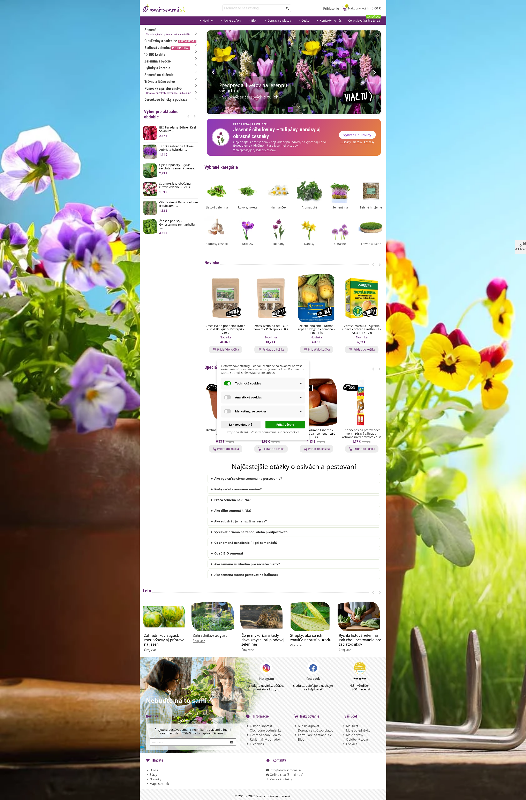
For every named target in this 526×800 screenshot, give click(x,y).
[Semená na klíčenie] (340, 190)
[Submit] (232, 742)
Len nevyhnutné (240, 424)
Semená (167, 32)
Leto (147, 590)
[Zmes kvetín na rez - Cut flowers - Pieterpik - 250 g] (271, 298)
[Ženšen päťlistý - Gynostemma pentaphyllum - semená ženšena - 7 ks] (150, 226)
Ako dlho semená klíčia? (232, 510)
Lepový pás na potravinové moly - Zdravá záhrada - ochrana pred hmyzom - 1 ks (361, 433)
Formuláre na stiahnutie (315, 735)
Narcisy (357, 142)
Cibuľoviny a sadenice (170, 41)
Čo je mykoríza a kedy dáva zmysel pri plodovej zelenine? (262, 640)
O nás (154, 770)
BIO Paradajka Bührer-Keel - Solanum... (178, 129)
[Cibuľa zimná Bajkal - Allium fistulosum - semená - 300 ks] (150, 208)
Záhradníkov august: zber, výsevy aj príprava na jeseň (164, 640)
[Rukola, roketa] (247, 190)
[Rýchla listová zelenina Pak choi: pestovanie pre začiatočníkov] (359, 616)
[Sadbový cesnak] (216, 227)
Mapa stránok (159, 783)
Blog (254, 20)
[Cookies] (344, 744)
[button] (188, 116)
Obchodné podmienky (265, 730)
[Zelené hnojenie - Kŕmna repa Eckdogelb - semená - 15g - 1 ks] (316, 298)
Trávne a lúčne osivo (159, 81)
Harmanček (278, 207)
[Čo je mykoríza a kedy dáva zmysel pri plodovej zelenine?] (261, 616)
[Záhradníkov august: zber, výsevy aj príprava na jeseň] (164, 616)
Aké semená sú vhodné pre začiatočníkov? (247, 564)
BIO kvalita (157, 54)
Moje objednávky (358, 730)
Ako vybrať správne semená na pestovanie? (248, 478)
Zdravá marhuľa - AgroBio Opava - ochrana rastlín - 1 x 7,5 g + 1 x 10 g (361, 329)
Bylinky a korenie (157, 68)
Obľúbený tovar (357, 739)
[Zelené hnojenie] (371, 190)
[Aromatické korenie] (309, 190)
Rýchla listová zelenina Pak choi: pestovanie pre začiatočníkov (360, 640)
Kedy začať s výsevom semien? (238, 489)
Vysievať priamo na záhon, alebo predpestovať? (251, 532)
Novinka (211, 262)
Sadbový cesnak (217, 244)
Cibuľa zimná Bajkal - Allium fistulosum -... (178, 204)
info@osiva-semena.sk (285, 770)
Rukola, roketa (247, 207)
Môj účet (352, 726)
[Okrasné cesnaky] (340, 227)
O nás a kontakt (261, 726)
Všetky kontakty (281, 779)
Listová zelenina (217, 207)
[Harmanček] (278, 190)
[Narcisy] (309, 227)
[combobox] (253, 8)
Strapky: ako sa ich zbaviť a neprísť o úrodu (310, 637)
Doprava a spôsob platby (315, 730)
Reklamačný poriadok (265, 739)
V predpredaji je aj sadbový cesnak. (254, 150)
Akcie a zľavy (232, 20)
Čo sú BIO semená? (228, 553)
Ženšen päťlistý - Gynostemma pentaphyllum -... (178, 224)
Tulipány (345, 142)
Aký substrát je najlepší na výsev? (240, 521)
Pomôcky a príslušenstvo (167, 90)
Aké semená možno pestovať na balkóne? (246, 575)
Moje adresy (354, 735)
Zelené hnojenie (371, 207)
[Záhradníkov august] (212, 616)
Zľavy (153, 774)
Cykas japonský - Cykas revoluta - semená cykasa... (177, 166)
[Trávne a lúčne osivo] (371, 227)
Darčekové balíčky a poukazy (165, 99)
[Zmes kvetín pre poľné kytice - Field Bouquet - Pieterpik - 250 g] (225, 298)
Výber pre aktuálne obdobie (161, 114)
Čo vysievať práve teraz (364, 19)
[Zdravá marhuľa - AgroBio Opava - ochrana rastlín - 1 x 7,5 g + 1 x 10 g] (362, 298)
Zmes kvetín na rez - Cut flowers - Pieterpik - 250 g (271, 327)
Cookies (351, 744)
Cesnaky (369, 142)
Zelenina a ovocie (157, 61)
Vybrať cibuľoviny (357, 135)
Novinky (208, 20)
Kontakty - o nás (331, 20)
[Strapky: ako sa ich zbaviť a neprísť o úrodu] (310, 616)
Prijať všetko (285, 424)
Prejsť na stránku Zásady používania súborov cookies (263, 432)
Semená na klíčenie (159, 75)
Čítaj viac (150, 650)
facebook (313, 678)
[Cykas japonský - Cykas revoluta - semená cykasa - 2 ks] (150, 170)
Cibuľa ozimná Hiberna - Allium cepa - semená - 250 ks (316, 433)
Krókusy (247, 244)
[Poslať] (287, 8)
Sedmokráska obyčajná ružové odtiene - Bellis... (175, 185)
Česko (305, 20)
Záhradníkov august (210, 635)
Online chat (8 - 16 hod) (286, 774)
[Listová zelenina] (216, 190)
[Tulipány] (278, 227)
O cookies (257, 744)
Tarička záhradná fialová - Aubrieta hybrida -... (177, 148)
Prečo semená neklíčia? (232, 500)
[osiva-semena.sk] (167, 8)
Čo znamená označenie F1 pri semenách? (245, 543)
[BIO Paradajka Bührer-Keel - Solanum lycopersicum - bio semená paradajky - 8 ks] (150, 133)
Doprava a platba (279, 20)
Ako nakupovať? (309, 726)
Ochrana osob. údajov (265, 735)
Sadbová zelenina (166, 47)
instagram (266, 678)
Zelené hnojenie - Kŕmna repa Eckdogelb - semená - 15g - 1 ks (316, 329)
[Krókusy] (247, 227)
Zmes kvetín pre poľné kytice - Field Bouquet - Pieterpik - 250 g (225, 329)
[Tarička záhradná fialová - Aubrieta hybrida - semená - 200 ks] (150, 152)
